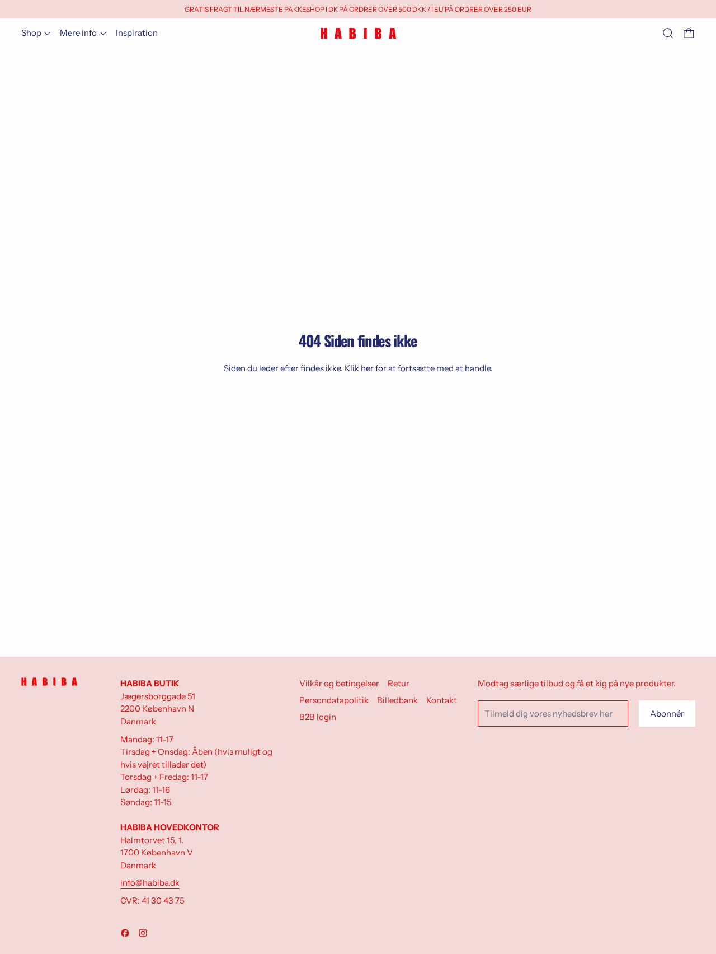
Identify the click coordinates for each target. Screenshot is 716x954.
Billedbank (397, 700)
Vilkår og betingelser (339, 683)
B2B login (317, 717)
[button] (668, 33)
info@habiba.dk (150, 882)
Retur (398, 683)
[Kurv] (688, 33)
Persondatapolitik (334, 700)
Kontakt (441, 700)
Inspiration (137, 32)
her (367, 368)
